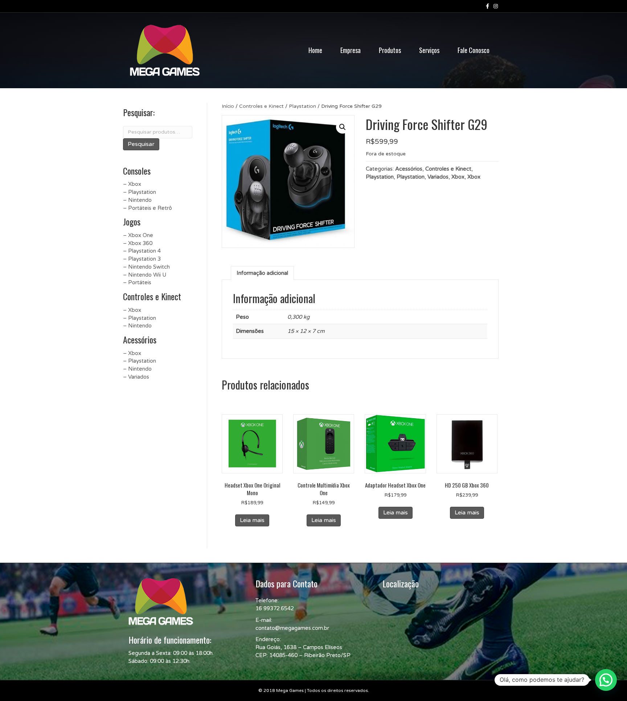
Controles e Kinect (261, 106)
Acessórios (408, 169)
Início (228, 106)
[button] (342, 127)
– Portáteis (137, 282)
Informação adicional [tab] (262, 273)
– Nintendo (137, 200)
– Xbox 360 (137, 243)
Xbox (457, 177)
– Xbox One (138, 235)
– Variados (136, 377)
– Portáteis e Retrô (147, 208)
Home (315, 50)
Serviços (429, 50)
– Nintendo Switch (146, 267)
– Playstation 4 (142, 251)
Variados (437, 177)
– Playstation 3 (142, 259)
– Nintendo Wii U (144, 275)
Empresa (350, 50)
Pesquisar (141, 144)
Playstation (302, 106)
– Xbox (132, 184)
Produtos (390, 50)
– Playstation (139, 192)
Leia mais (252, 520)
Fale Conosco (473, 50)
